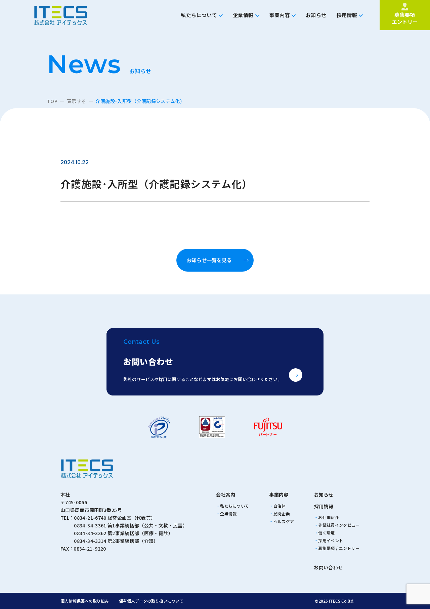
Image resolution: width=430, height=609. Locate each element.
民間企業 (281, 513)
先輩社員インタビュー (338, 525)
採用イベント (330, 540)
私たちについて (199, 14)
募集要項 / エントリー (338, 548)
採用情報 (347, 14)
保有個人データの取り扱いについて (151, 601)
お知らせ (316, 14)
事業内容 (279, 14)
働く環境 (326, 532)
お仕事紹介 (328, 517)
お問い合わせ (328, 567)
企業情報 (243, 14)
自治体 (279, 506)
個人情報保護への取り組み (84, 601)
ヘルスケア (283, 521)
